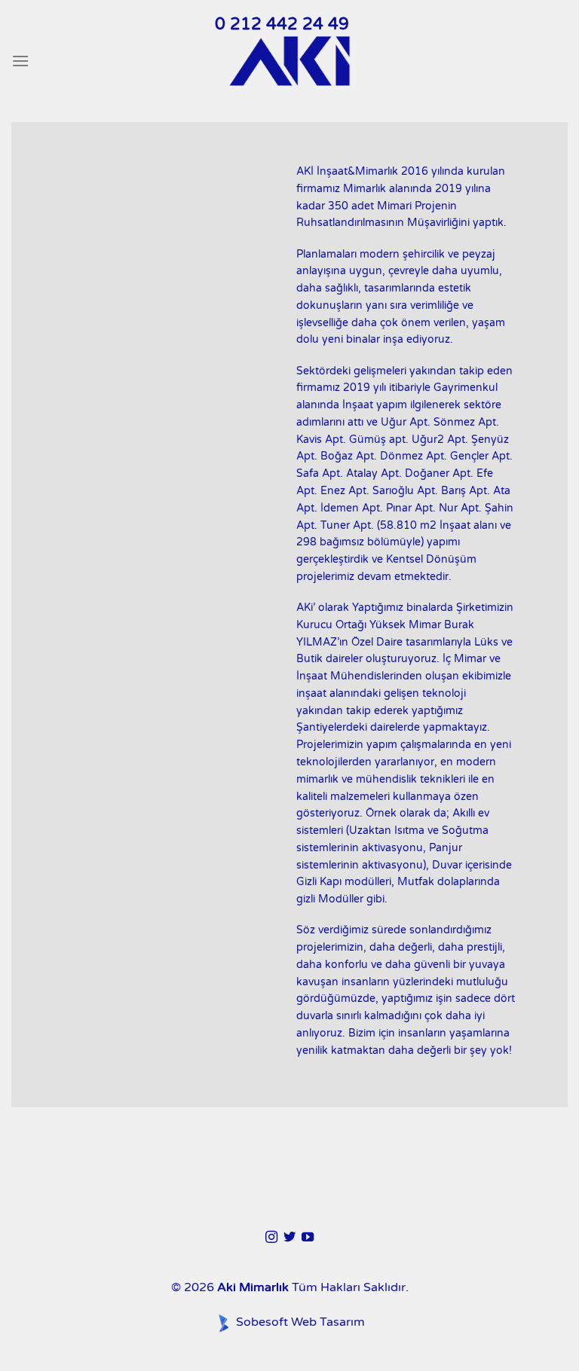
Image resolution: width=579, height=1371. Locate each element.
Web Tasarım (328, 1322)
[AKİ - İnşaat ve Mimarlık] (289, 61)
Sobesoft (260, 1322)
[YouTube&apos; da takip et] (308, 1237)
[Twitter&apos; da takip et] (289, 1237)
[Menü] (20, 60)
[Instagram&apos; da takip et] (271, 1237)
